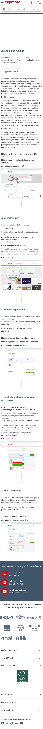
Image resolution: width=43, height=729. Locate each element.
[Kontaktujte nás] (36, 2)
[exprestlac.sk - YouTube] (21, 723)
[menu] (2, 2)
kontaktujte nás (33, 256)
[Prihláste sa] (31, 2)
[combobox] (21, 9)
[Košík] (39, 2)
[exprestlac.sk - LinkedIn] (16, 723)
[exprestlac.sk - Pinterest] (11, 723)
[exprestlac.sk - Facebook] (2, 723)
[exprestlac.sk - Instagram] (7, 723)
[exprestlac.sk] (12, 2)
